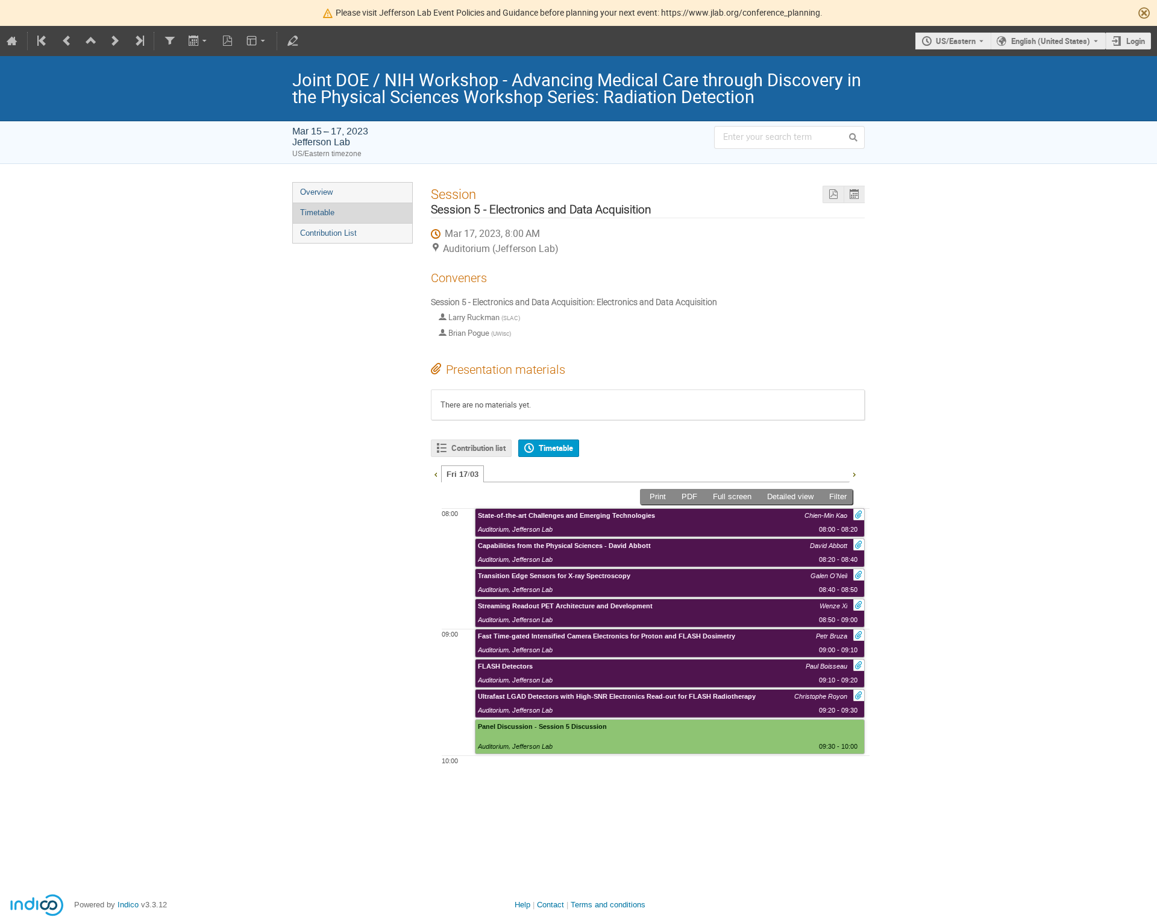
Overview (316, 192)
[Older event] (67, 41)
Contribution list (478, 448)
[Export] (198, 41)
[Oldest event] (43, 41)
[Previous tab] (436, 473)
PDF (689, 496)
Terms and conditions (608, 904)
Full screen (732, 496)
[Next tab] (854, 473)
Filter (838, 496)
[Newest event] (139, 41)
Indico (128, 904)
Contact (550, 904)
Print (658, 496)
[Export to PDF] (228, 41)
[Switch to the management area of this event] (292, 41)
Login (1135, 41)
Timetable (317, 212)
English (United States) (1050, 41)
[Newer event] (115, 41)
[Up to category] (91, 41)
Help (522, 904)
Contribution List (328, 233)
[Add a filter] (169, 41)
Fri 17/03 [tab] (462, 474)
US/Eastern (956, 41)
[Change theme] (257, 41)
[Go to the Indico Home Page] (12, 41)
